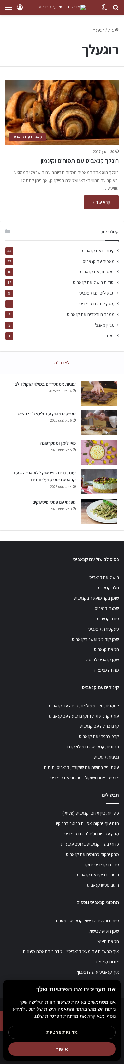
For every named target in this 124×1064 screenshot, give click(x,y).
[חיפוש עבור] (115, 9)
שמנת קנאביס (107, 608)
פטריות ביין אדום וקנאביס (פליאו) (90, 813)
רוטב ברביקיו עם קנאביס (98, 875)
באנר (110, 336)
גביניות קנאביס (106, 757)
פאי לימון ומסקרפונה (58, 443)
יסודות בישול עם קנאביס (94, 282)
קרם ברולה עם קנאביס (99, 726)
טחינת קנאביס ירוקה (101, 865)
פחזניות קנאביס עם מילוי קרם (93, 747)
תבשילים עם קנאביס (97, 293)
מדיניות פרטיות (62, 1032)
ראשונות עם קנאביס (97, 272)
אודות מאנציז (107, 962)
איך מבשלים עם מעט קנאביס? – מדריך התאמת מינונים (71, 951)
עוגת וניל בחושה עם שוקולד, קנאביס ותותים (81, 767)
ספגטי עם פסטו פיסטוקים (54, 502)
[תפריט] (8, 9)
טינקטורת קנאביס (103, 629)
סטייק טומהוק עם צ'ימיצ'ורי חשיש (47, 414)
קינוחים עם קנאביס (98, 251)
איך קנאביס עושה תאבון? (97, 972)
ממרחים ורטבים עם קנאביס (91, 314)
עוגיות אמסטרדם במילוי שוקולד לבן (44, 384)
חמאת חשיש (108, 941)
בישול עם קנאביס (104, 577)
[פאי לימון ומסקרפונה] (99, 452)
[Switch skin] (104, 9)
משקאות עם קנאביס (97, 304)
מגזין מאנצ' (105, 325)
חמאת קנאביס (106, 649)
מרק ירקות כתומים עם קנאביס (92, 854)
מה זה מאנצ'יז (106, 670)
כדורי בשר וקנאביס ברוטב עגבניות (90, 844)
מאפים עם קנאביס (99, 261)
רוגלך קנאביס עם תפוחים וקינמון (80, 160)
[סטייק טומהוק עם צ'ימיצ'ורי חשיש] (99, 422)
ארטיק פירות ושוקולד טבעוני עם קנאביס (84, 778)
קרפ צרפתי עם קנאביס (99, 736)
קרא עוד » (101, 202)
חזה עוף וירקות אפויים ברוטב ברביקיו (87, 823)
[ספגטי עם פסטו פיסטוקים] (99, 511)
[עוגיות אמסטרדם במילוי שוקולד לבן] (99, 393)
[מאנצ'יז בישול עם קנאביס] (62, 7)
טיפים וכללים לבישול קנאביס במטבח (87, 921)
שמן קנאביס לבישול (102, 660)
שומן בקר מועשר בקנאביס (96, 598)
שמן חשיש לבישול (104, 931)
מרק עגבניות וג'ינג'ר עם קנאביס (91, 834)
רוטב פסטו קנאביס (103, 885)
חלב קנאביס (108, 588)
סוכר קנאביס (108, 619)
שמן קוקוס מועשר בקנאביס (95, 639)
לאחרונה (62, 362)
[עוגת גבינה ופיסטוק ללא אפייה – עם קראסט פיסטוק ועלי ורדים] (99, 481)
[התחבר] (20, 9)
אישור (62, 1049)
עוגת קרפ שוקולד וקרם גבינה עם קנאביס (84, 716)
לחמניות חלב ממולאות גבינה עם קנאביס (84, 706)
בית (111, 30)
